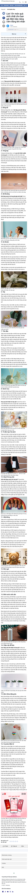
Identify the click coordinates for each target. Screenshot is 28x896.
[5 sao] (17, 841)
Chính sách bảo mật (6, 859)
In (23, 846)
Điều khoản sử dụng (6, 855)
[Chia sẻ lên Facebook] (3, 18)
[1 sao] (10, 841)
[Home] (3, 13)
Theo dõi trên (10, 29)
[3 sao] (13, 841)
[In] (3, 26)
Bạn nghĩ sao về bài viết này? (4, 841)
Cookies (4, 863)
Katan (11, 25)
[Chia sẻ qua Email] (3, 22)
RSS (3, 867)
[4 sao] (15, 841)
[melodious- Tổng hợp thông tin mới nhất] (8, 2)
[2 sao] (12, 841)
